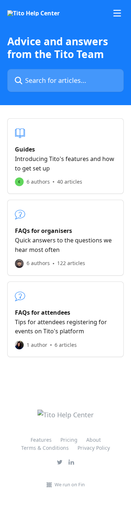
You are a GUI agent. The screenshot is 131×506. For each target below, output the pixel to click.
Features (41, 439)
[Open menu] (117, 13)
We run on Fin (70, 484)
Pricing (69, 439)
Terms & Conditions (45, 447)
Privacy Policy (94, 447)
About (93, 439)
